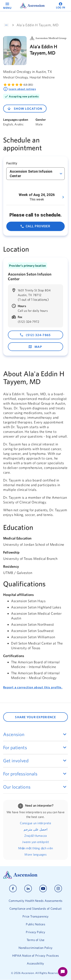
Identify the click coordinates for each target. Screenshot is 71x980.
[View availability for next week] (63, 197)
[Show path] (6, 25)
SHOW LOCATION (28, 108)
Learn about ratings (22, 89)
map (38, 346)
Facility (11, 163)
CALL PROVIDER (38, 226)
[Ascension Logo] (35, 875)
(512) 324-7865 (38, 335)
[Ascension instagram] (58, 888)
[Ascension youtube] (43, 888)
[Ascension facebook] (13, 888)
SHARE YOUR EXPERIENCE (35, 717)
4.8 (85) (28, 84)
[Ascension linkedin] (28, 888)
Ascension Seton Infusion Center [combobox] (31, 173)
